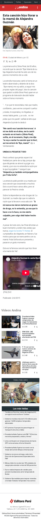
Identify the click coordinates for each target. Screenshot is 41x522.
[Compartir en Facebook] (35, 327)
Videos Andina (11, 310)
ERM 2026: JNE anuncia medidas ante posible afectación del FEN (29, 334)
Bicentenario (8, 2)
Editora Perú (6, 513)
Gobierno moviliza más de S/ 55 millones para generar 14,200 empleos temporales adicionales (21, 421)
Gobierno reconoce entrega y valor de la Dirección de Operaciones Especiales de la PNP (20, 456)
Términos (28, 513)
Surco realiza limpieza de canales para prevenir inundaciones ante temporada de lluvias (19, 472)
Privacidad (36, 513)
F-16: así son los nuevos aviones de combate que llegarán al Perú (29, 349)
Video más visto (20, 380)
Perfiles (18, 2)
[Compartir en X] (37, 327)
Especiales (27, 2)
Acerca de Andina (18, 513)
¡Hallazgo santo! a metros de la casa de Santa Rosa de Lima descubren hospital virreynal (29, 365)
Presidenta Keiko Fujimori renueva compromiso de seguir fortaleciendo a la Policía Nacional (29, 320)
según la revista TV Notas (19, 231)
